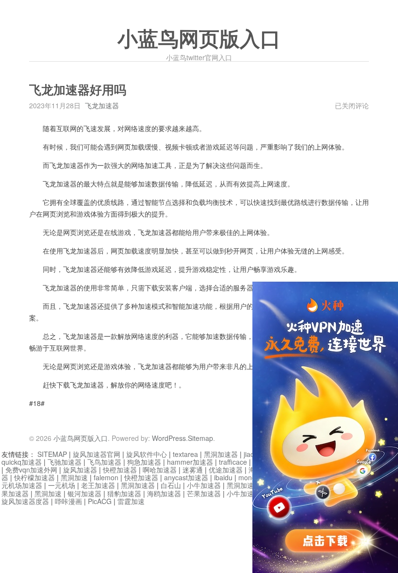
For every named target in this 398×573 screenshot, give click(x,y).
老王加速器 (98, 485)
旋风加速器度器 (25, 501)
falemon (106, 477)
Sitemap (200, 438)
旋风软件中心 (146, 454)
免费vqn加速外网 (31, 469)
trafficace (233, 462)
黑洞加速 (74, 477)
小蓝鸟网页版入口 (199, 39)
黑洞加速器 (221, 454)
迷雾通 (192, 469)
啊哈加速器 (160, 469)
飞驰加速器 (65, 462)
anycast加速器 (186, 477)
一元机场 (61, 485)
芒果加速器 (204, 493)
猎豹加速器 (124, 493)
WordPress (169, 438)
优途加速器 (226, 469)
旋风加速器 (80, 469)
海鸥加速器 (164, 493)
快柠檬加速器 (34, 477)
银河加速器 (84, 493)
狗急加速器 (144, 462)
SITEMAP (52, 454)
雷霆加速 (131, 501)
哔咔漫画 (68, 501)
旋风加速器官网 (96, 454)
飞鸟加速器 (104, 462)
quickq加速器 (21, 462)
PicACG (100, 501)
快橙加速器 (120, 469)
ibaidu (223, 477)
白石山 (171, 485)
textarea (185, 454)
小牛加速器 (204, 485)
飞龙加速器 (102, 105)
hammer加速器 (190, 462)
